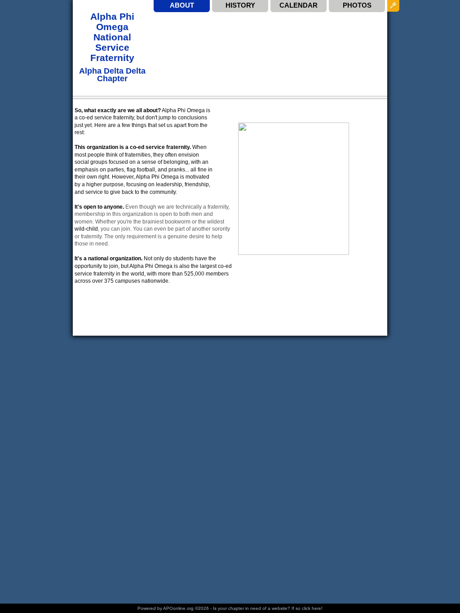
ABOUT (182, 5)
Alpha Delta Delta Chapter (112, 74)
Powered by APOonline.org (165, 608)
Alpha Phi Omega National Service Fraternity (112, 37)
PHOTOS (357, 5)
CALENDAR (298, 5)
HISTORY (240, 5)
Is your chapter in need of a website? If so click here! (268, 608)
